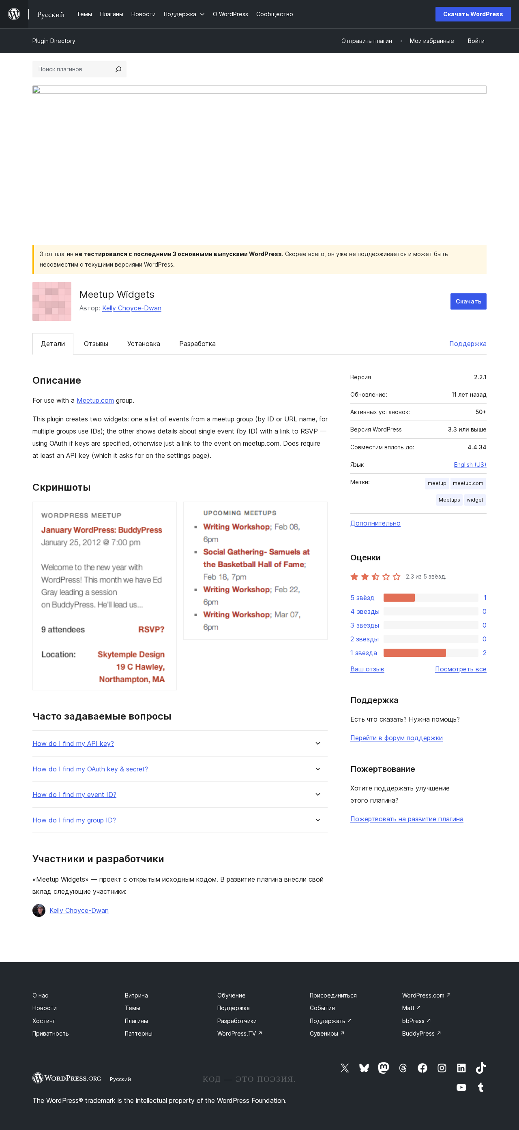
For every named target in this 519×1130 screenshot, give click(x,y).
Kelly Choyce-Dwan (131, 308)
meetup (437, 483)
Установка (143, 344)
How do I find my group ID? (74, 820)
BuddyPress (422, 1033)
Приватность (50, 1033)
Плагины (136, 1020)
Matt (411, 1007)
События (322, 1007)
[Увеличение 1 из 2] (166, 512)
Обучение (231, 995)
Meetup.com (95, 400)
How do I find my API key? (73, 744)
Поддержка (468, 344)
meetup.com (468, 483)
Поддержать (331, 1020)
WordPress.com (426, 995)
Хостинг (43, 1020)
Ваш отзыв (367, 669)
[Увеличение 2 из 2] (317, 512)
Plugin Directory (53, 40)
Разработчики (237, 1020)
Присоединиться (333, 995)
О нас (40, 995)
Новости (44, 1007)
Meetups (449, 500)
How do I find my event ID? (74, 795)
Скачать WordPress (473, 14)
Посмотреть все (461, 669)
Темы (132, 1007)
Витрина (136, 995)
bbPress (416, 1020)
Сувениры (327, 1033)
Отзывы (96, 344)
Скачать (468, 301)
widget (475, 500)
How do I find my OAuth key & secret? (90, 769)
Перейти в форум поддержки (396, 738)
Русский (120, 1079)
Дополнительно (375, 523)
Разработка (197, 344)
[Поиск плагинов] (118, 69)
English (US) (470, 464)
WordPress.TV (240, 1033)
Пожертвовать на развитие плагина (406, 819)
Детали (53, 344)
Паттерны (138, 1033)
